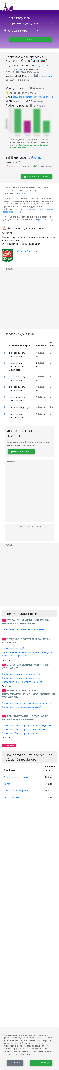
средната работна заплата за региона (33, 96)
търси (30, 39)
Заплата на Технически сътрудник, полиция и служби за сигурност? (27, 654)
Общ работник (12, 797)
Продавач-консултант (16, 776)
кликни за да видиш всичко (38, 176)
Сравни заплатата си (21, 451)
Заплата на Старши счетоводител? (21, 673)
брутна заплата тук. (45, 219)
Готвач (7, 783)
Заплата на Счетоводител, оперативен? (24, 629)
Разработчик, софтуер (16, 790)
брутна (36, 157)
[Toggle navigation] (54, 6)
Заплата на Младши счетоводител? (21, 677)
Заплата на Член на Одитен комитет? (22, 681)
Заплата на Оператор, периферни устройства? (27, 702)
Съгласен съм (39, 1063)
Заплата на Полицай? (14, 648)
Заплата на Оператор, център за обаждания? (27, 725)
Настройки (15, 1063)
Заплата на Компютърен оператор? (21, 706)
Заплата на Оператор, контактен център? (25, 729)
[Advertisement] (29, 299)
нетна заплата (24, 193)
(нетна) (48, 75)
